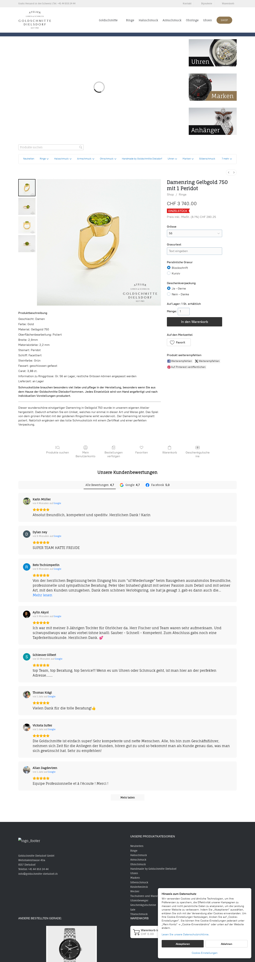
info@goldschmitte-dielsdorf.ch (38, 873)
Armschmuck (138, 859)
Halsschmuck (138, 855)
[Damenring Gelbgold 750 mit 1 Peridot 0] (26, 187)
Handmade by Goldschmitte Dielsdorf (153, 868)
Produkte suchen (57, 452)
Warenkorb (169, 452)
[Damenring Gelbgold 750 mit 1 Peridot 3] (26, 243)
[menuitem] (228, 172)
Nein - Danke (180, 294)
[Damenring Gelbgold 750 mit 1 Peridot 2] (26, 225)
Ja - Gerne (179, 288)
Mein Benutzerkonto (85, 454)
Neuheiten (136, 845)
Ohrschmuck (138, 864)
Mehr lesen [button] (42, 595)
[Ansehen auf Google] (26, 501)
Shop (170, 194)
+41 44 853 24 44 (66, 3)
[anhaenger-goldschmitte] (213, 109)
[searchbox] (51, 147)
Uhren (134, 873)
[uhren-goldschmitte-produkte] (213, 41)
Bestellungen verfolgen (114, 454)
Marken (135, 877)
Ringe (182, 194)
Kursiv (176, 273)
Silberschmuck (139, 882)
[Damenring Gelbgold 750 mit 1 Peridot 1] (26, 206)
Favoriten (141, 452)
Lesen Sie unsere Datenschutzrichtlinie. (185, 934)
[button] (227, 159)
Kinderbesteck (139, 886)
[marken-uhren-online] (213, 75)
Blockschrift (180, 268)
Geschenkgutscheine (198, 454)
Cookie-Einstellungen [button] (204, 953)
